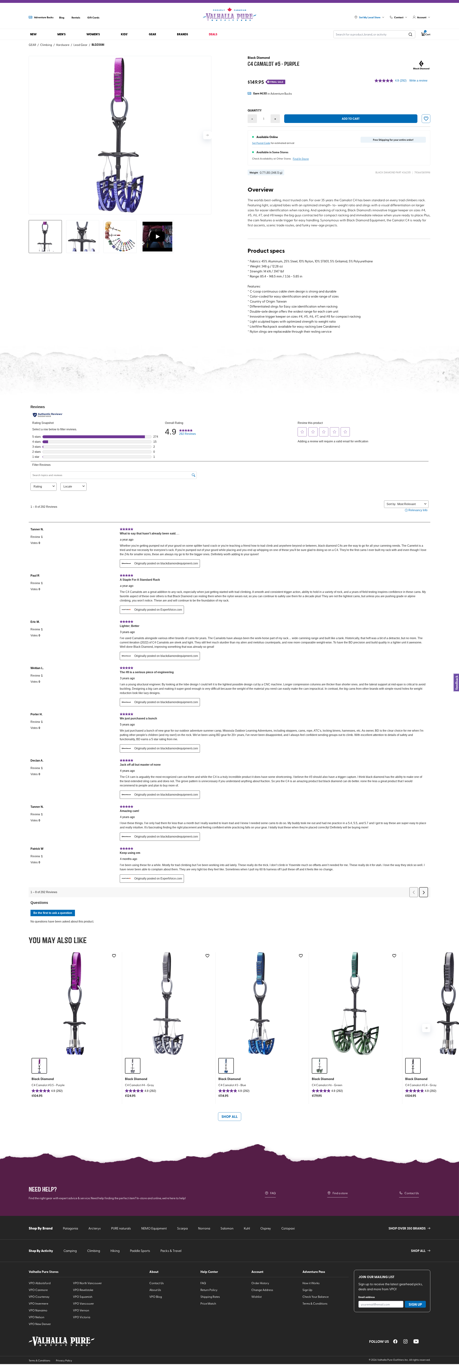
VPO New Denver (40, 1324)
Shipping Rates (210, 1297)
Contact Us (411, 1193)
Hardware (62, 45)
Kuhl (247, 1228)
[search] (410, 34)
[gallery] (120, 135)
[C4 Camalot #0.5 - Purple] (75, 1003)
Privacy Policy (64, 1360)
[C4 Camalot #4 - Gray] (168, 1003)
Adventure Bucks (43, 17)
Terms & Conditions (314, 1303)
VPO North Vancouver (87, 1283)
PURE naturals (121, 1228)
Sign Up (307, 1290)
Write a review (418, 80)
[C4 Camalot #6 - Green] (355, 1003)
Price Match (208, 1303)
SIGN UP (415, 1304)
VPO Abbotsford (40, 1283)
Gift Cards (93, 17)
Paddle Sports (140, 1250)
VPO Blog (155, 1297)
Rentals (76, 17)
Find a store (340, 1193)
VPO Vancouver (83, 1303)
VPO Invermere (38, 1303)
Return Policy (208, 1290)
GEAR (32, 45)
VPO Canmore (38, 1290)
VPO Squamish (82, 1297)
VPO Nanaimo (38, 1310)
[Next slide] (207, 135)
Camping (70, 1250)
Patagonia (70, 1228)
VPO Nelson (36, 1317)
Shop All (229, 1116)
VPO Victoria (81, 1317)
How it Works (311, 1283)
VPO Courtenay (39, 1297)
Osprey (265, 1228)
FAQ (273, 1193)
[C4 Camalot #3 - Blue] (261, 1003)
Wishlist (256, 1297)
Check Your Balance (315, 1297)
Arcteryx (94, 1228)
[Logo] (229, 14)
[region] (395, 1341)
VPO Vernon (81, 1310)
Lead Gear (80, 45)
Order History (260, 1283)
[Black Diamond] (421, 65)
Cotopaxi (288, 1228)
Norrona (204, 1228)
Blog (61, 17)
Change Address (262, 1290)
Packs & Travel (170, 1250)
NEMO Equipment (154, 1228)
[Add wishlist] (114, 955)
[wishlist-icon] (426, 118)
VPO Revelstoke (83, 1290)
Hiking (115, 1250)
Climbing (46, 45)
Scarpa (182, 1228)
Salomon (227, 1228)
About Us (155, 1290)
